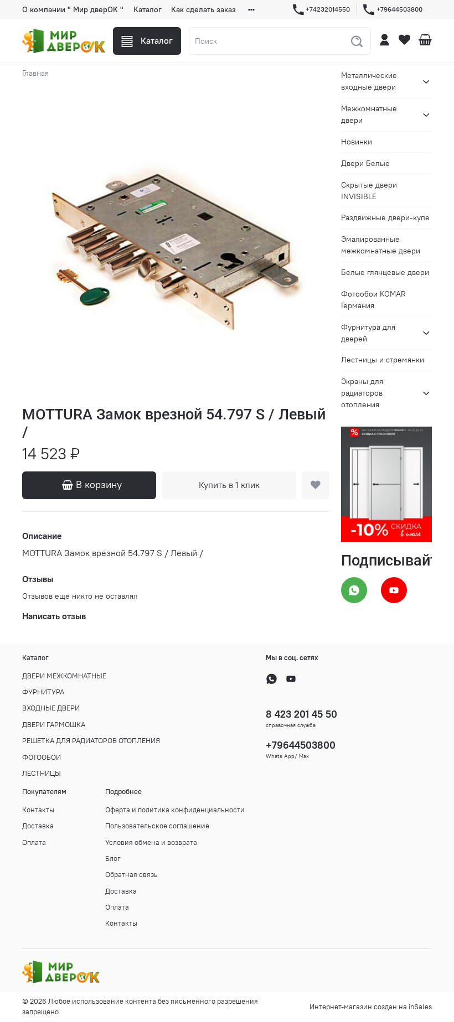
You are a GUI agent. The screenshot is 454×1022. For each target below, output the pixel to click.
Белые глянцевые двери (385, 272)
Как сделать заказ (203, 9)
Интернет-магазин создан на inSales (370, 1007)
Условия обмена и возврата (151, 842)
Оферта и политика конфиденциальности (175, 810)
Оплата (34, 842)
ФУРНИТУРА (43, 692)
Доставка (38, 826)
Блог (113, 858)
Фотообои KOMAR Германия (373, 299)
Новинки (356, 142)
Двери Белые (365, 163)
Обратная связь (131, 874)
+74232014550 (328, 9)
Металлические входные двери (369, 81)
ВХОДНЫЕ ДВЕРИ (51, 708)
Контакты (38, 810)
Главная (35, 73)
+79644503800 (399, 9)
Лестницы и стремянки (382, 360)
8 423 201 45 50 (301, 714)
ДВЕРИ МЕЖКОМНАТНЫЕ (64, 676)
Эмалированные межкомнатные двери (380, 245)
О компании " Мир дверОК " (72, 9)
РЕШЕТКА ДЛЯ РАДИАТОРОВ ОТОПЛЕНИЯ (91, 740)
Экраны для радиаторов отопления (362, 392)
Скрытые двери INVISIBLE (369, 190)
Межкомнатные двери (369, 114)
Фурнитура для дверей (368, 333)
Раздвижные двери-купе (385, 217)
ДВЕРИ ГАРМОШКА (53, 724)
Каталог (147, 9)
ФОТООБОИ (41, 757)
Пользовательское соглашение (157, 826)
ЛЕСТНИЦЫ (41, 773)
